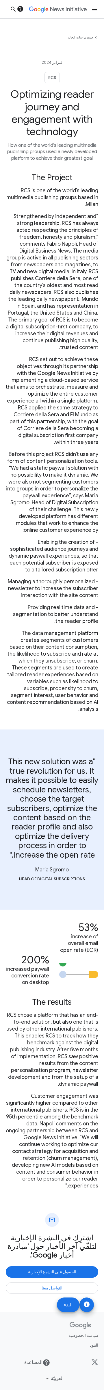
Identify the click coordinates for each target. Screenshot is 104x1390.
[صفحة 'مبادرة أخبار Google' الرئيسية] (58, 9)
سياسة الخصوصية (83, 1335)
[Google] (80, 1325)
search (13, 9)
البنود (94, 1345)
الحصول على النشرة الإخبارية (52, 1272)
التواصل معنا (52, 1288)
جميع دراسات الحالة (81, 37)
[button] (69, 1378)
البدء (68, 1305)
